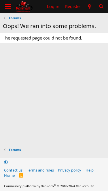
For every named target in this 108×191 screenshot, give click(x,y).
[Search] (101, 6)
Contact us (13, 170)
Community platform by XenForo (49, 186)
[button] (6, 162)
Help (90, 170)
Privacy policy (69, 170)
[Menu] (8, 6)
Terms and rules (40, 170)
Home (9, 175)
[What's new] (89, 6)
